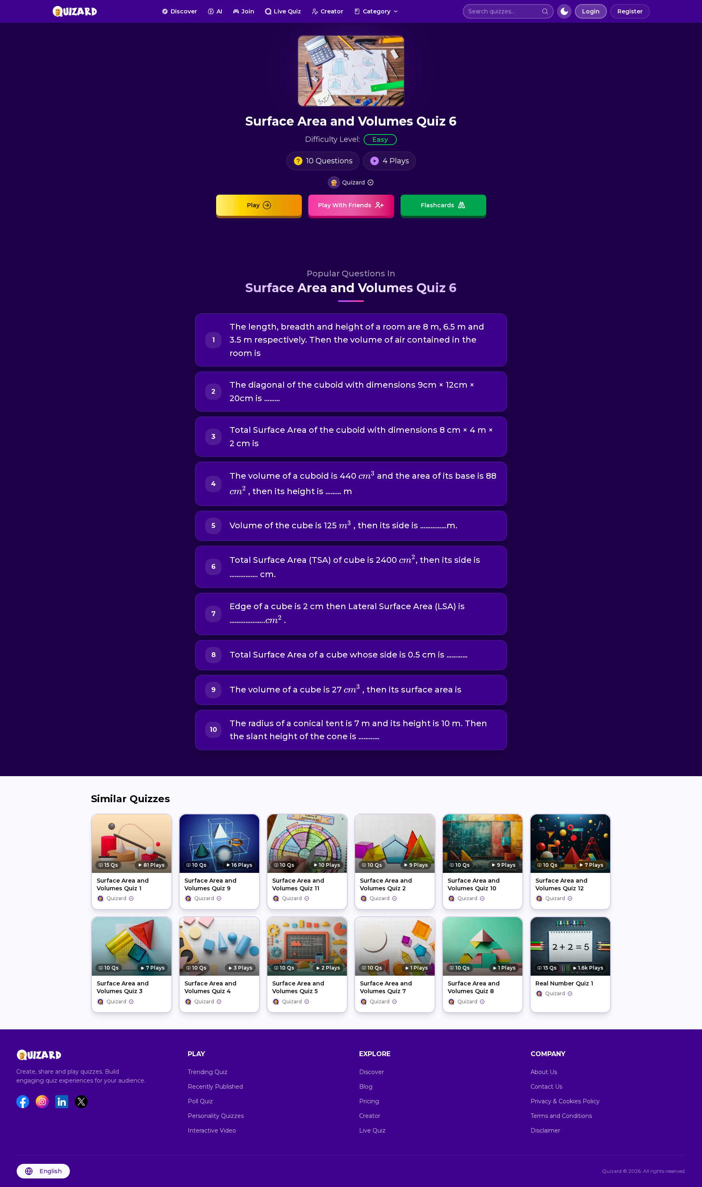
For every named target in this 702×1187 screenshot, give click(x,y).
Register (630, 11)
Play (253, 205)
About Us (544, 1072)
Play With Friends (344, 205)
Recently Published (215, 1086)
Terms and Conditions (561, 1116)
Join (248, 11)
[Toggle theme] (564, 11)
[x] (81, 1101)
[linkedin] (61, 1101)
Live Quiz (287, 11)
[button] (545, 11)
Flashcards (437, 205)
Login (591, 11)
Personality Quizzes (216, 1116)
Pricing (369, 1101)
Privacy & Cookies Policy (565, 1101)
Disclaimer (545, 1130)
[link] (351, 182)
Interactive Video (212, 1130)
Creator (332, 11)
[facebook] (22, 1101)
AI (219, 11)
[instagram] (42, 1101)
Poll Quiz (200, 1101)
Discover (184, 11)
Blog (366, 1086)
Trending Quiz (208, 1072)
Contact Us (546, 1086)
